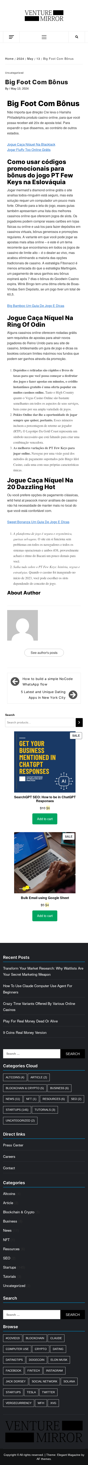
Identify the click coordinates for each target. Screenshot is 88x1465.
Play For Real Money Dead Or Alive (30, 1020)
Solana (69, 1381)
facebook (13, 1370)
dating (58, 1349)
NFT (31, 1099)
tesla (31, 1392)
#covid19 (13, 1338)
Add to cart (45, 818)
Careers (9, 1156)
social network (44, 1381)
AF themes (44, 1459)
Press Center (13, 1144)
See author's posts (44, 652)
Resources (54, 1099)
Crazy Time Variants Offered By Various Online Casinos (39, 1006)
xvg (53, 1403)
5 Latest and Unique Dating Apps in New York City (43, 694)
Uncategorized (20, 1120)
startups (13, 1392)
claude (56, 1338)
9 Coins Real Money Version (24, 1032)
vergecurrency (19, 1403)
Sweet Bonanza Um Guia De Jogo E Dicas (38, 521)
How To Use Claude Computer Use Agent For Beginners (37, 988)
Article (38, 1077)
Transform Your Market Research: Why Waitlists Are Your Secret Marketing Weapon (43, 971)
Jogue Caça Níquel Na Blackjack (31, 144)
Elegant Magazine (68, 1454)
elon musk (59, 1359)
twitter (48, 1392)
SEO (76, 1099)
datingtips (14, 1359)
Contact (9, 1167)
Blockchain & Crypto (25, 1088)
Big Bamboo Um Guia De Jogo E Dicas (35, 305)
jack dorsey (16, 1381)
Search (10, 714)
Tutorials (45, 1109)
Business (59, 1088)
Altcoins (15, 1077)
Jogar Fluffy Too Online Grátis (29, 149)
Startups (17, 1109)
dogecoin (36, 1359)
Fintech (33, 1370)
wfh (41, 1403)
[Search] (79, 722)
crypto (41, 1349)
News (13, 1099)
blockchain (35, 1338)
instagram (54, 1370)
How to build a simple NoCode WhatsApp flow (48, 681)
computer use (17, 1349)
